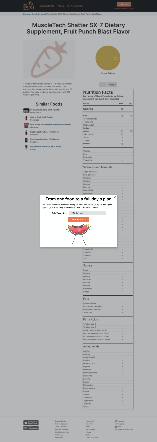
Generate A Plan (78, 219)
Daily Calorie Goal (59, 213)
